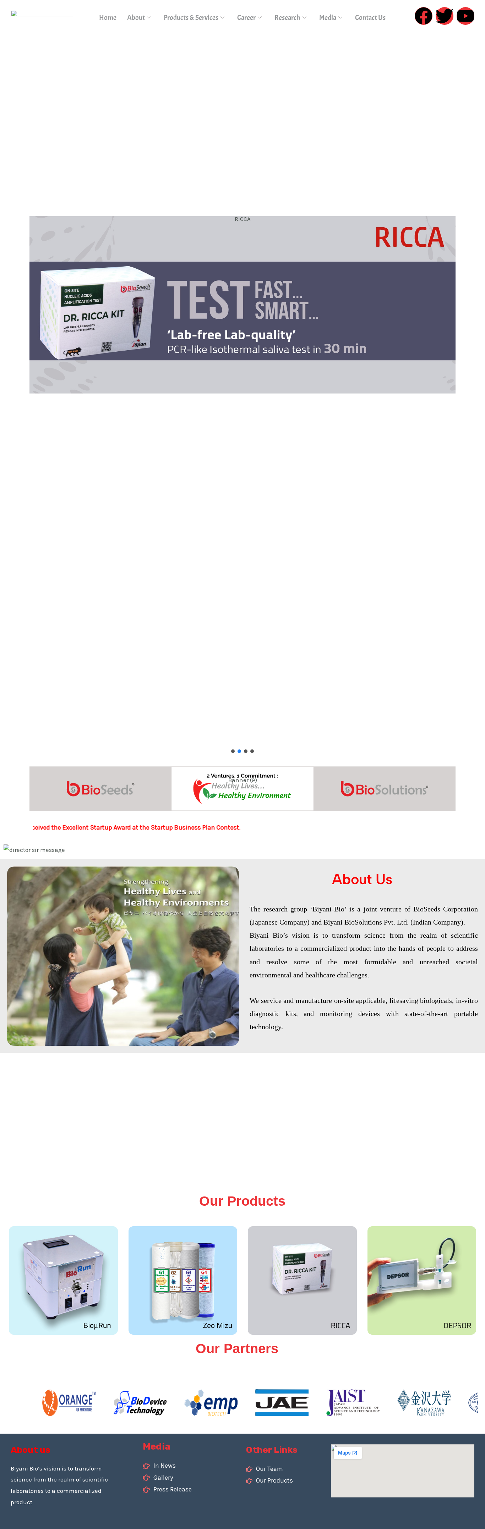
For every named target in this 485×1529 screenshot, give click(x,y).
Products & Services (191, 17)
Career (246, 17)
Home (107, 17)
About (136, 17)
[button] (233, 751)
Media (327, 17)
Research (287, 17)
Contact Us (370, 17)
